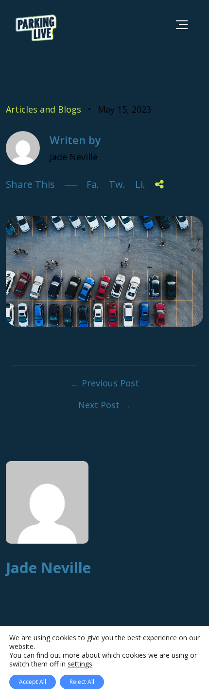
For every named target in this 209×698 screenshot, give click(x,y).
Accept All (32, 682)
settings (80, 664)
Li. (140, 184)
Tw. (117, 184)
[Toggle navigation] (181, 24)
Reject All (82, 682)
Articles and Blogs (43, 109)
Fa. (93, 184)
